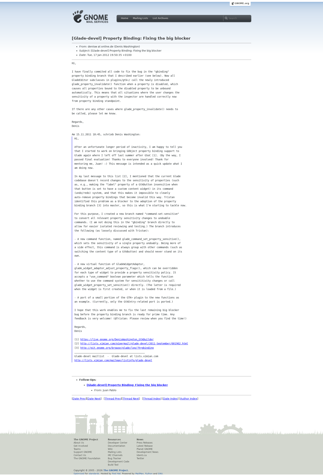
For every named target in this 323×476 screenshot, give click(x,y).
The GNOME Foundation (87, 458)
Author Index (188, 398)
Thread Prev (113, 398)
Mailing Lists (140, 18)
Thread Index (152, 398)
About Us (79, 442)
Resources (114, 439)
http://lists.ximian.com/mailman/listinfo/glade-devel (113, 360)
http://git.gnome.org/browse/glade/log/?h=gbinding (117, 347)
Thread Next (131, 398)
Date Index (170, 398)
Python (149, 473)
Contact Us (80, 455)
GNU (160, 473)
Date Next (94, 398)
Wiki (110, 449)
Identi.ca (142, 455)
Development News (147, 452)
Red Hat (116, 473)
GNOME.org (242, 3)
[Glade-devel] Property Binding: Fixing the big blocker (127, 384)
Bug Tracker (114, 458)
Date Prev (79, 398)
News (140, 439)
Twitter (140, 458)
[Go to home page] (96, 24)
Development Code (118, 461)
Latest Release (145, 446)
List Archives (160, 18)
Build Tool (113, 464)
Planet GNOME (145, 449)
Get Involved (81, 446)
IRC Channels (115, 455)
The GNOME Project (86, 439)
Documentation (116, 446)
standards (94, 473)
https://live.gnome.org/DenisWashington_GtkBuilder (117, 339)
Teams (77, 449)
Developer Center (117, 442)
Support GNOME (83, 452)
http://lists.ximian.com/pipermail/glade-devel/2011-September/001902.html (134, 343)
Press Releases (145, 442)
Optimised (79, 473)
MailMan (139, 473)
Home (124, 18)
